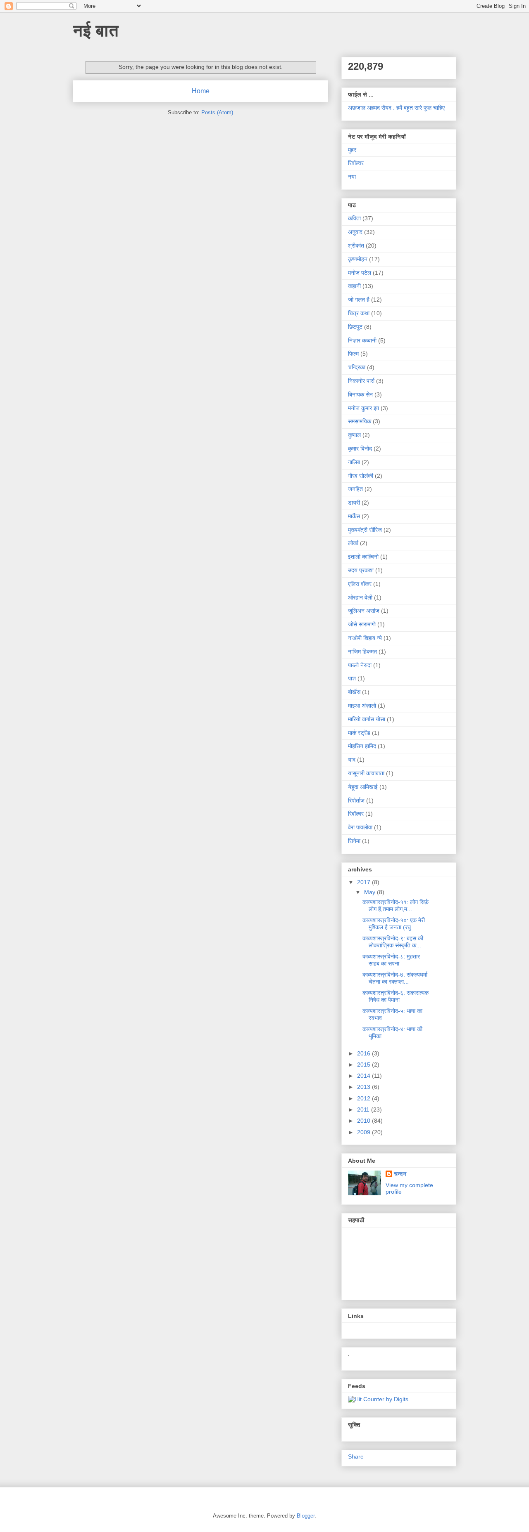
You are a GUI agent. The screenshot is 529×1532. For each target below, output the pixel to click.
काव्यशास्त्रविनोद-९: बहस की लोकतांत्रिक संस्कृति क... (392, 942)
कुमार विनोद (360, 448)
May (370, 892)
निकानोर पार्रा (361, 381)
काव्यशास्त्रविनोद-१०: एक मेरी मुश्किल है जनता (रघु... (393, 923)
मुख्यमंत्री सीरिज (365, 529)
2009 (364, 1132)
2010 (364, 1120)
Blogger (306, 1516)
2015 (364, 1064)
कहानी (354, 286)
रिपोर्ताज (356, 800)
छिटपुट (355, 326)
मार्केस (354, 516)
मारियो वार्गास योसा (366, 719)
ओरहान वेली (360, 597)
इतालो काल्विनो (363, 556)
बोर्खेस (354, 692)
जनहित (355, 489)
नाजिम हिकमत (362, 651)
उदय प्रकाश (361, 570)
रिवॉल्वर (356, 163)
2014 (364, 1075)
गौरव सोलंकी (360, 475)
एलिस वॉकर (360, 584)
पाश (352, 678)
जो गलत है (358, 299)
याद (351, 759)
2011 (364, 1109)
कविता (354, 218)
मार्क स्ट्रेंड (359, 732)
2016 (364, 1053)
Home (201, 90)
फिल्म (353, 353)
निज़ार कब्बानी (362, 340)
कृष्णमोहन (357, 259)
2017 (364, 882)
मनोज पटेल (359, 272)
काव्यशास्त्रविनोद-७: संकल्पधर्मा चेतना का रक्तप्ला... (394, 978)
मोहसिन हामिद (362, 746)
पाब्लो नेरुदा (360, 665)
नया (352, 176)
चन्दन (400, 1174)
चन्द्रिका (356, 367)
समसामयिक (359, 421)
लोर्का (353, 543)
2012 (364, 1098)
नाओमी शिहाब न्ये (365, 638)
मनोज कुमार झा (363, 408)
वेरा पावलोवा (360, 827)
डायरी (354, 502)
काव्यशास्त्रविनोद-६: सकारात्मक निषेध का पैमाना (395, 996)
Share (356, 1456)
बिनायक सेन (360, 394)
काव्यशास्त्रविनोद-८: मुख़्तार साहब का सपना (391, 960)
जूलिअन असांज (363, 610)
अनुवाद (355, 232)
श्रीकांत (356, 245)
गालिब (354, 462)
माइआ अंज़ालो (362, 705)
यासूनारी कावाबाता (366, 773)
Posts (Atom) (217, 112)
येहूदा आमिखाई (363, 787)
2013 (364, 1086)
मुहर (352, 149)
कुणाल (354, 435)
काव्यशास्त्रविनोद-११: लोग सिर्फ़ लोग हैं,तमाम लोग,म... (395, 905)
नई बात (96, 30)
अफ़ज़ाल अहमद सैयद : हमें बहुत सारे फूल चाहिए (396, 107)
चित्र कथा (358, 313)
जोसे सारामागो (362, 624)
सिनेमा (354, 841)
